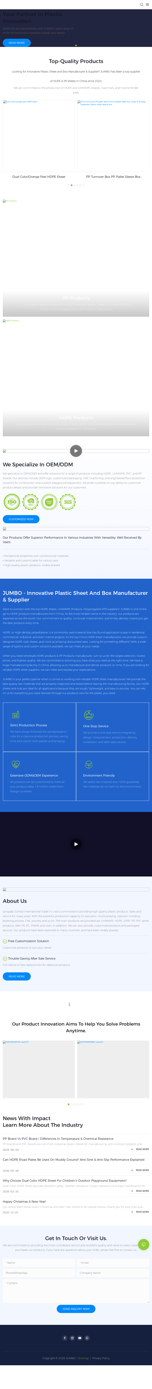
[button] (76, 45)
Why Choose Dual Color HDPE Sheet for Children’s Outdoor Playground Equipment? (65, 1180)
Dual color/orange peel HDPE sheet (38, 177)
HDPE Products (76, 417)
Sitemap (83, 1358)
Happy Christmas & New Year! (24, 1201)
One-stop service (95, 726)
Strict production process (28, 725)
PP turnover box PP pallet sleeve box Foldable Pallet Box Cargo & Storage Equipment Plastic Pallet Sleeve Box (113, 177)
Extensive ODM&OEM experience (34, 775)
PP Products (76, 298)
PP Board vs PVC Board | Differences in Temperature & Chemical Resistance (58, 1139)
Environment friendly (99, 775)
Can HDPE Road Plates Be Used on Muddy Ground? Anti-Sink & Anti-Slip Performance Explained (73, 1159)
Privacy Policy (101, 1358)
